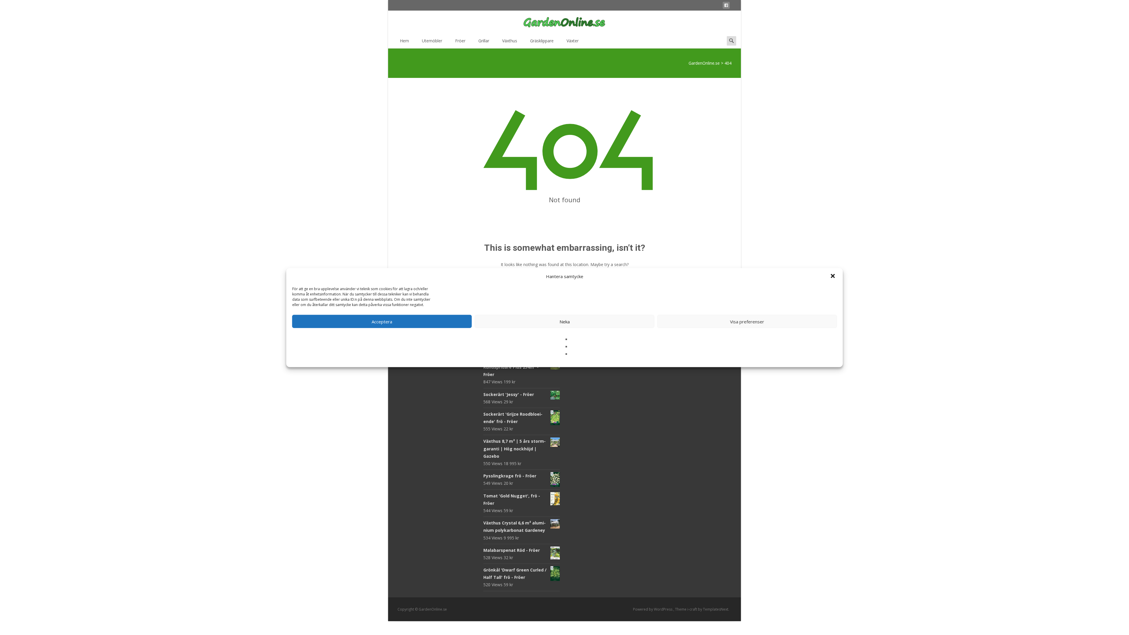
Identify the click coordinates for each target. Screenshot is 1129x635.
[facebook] (726, 6)
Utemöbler (432, 41)
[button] (833, 276)
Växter (573, 41)
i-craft (692, 609)
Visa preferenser (747, 321)
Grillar (483, 41)
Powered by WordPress (653, 609)
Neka (565, 321)
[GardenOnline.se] (564, 22)
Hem (404, 41)
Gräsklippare (542, 41)
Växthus (509, 41)
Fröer (460, 41)
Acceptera (382, 321)
